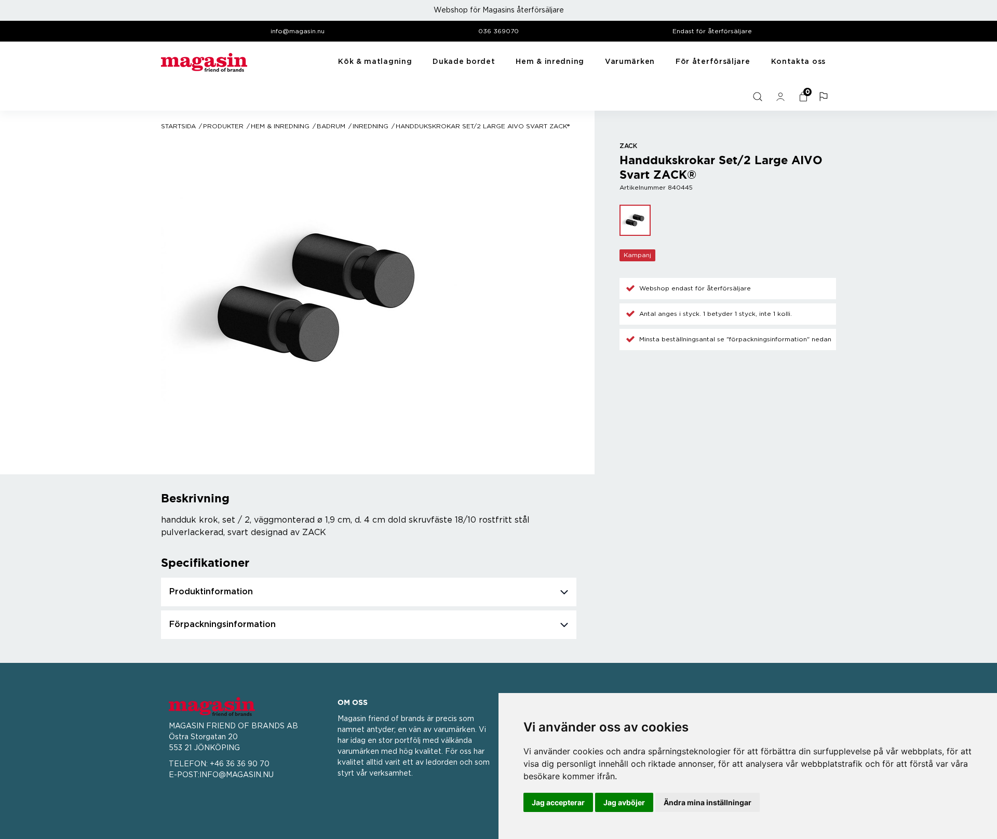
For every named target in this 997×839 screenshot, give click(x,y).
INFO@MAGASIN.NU (236, 775)
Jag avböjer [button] (624, 802)
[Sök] (758, 97)
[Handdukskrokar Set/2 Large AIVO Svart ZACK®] (635, 220)
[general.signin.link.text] (781, 97)
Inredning (370, 126)
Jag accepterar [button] (558, 802)
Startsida (178, 126)
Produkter (223, 126)
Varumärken (630, 61)
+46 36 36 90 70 (240, 764)
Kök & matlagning (375, 61)
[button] (824, 97)
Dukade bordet (464, 61)
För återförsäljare (713, 61)
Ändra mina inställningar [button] (707, 802)
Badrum (331, 126)
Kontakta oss (798, 61)
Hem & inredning (550, 61)
